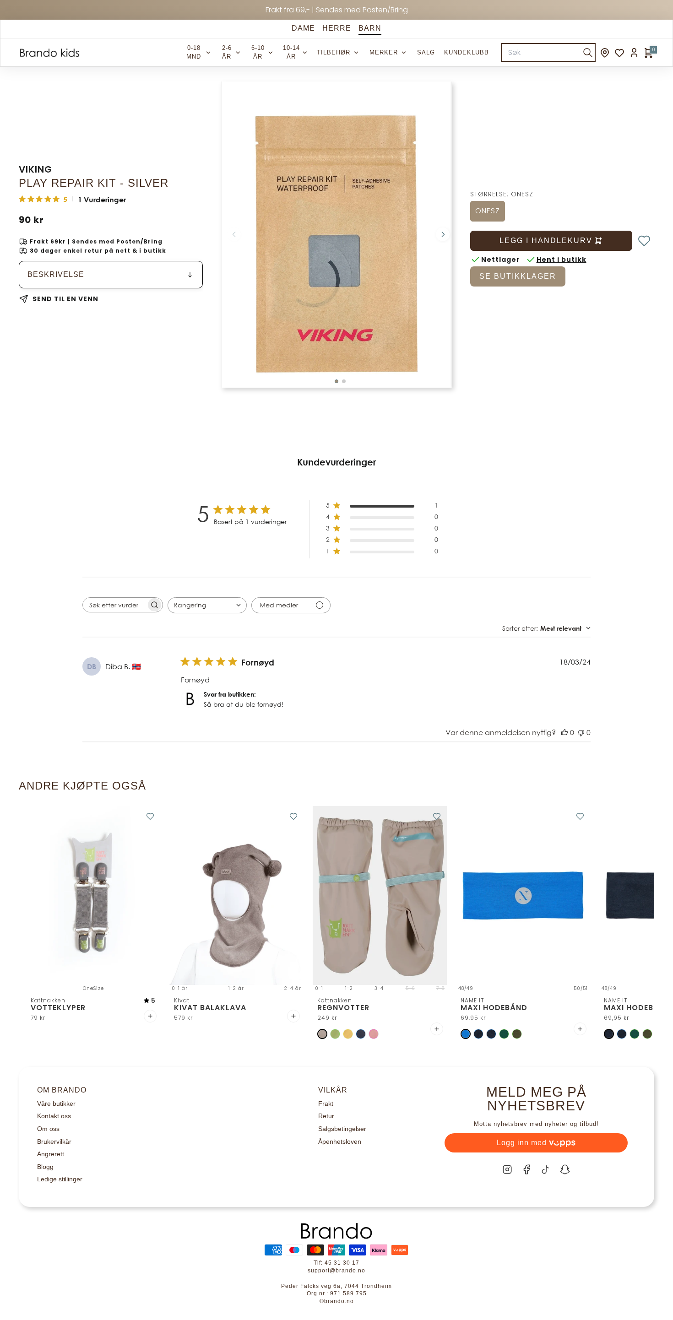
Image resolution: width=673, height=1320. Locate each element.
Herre (336, 28)
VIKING (35, 169)
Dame (303, 28)
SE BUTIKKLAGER (517, 276)
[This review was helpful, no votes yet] (564, 732)
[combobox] (207, 605)
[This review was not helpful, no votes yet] (581, 732)
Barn (369, 28)
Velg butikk (417, 1146)
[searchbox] (114, 605)
